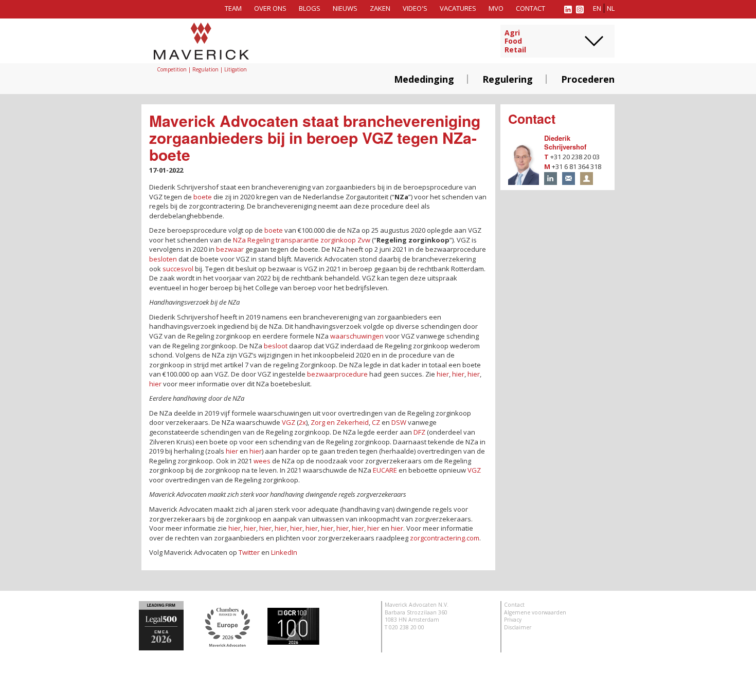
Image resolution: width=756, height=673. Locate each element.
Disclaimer (517, 627)
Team (233, 8)
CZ (376, 422)
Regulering (507, 79)
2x (302, 422)
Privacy (512, 619)
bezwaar (230, 249)
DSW (398, 422)
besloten (163, 259)
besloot (275, 345)
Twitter (249, 552)
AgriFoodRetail (515, 41)
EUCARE (385, 470)
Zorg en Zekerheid (340, 422)
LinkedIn (284, 552)
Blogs (309, 8)
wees (262, 460)
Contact (530, 8)
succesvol (178, 268)
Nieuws (345, 8)
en (597, 8)
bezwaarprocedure (337, 374)
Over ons (270, 8)
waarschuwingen (357, 336)
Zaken (380, 8)
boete (202, 196)
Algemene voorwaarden (535, 612)
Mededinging (424, 79)
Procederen (588, 79)
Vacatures (458, 8)
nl (611, 8)
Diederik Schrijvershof (565, 142)
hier (443, 374)
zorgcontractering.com (444, 538)
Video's (415, 8)
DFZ (419, 432)
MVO (496, 8)
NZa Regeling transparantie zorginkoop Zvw (301, 240)
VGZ (288, 422)
